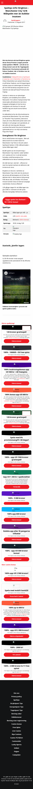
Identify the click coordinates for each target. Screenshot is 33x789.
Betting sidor (16, 714)
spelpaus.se (12, 401)
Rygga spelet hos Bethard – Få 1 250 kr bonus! (15, 201)
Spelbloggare (15, 20)
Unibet (16, 748)
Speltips (16, 700)
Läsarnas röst (8, 79)
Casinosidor (16, 741)
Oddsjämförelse (17, 77)
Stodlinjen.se (11, 337)
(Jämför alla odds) (21, 216)
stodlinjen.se (6, 401)
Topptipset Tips (16, 710)
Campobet (16, 755)
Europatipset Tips (16, 707)
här (19, 402)
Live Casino (16, 731)
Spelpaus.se (16, 337)
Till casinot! (17, 655)
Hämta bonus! (16, 341)
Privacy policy (16, 696)
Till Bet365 (16, 487)
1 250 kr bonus (23, 220)
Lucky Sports (16, 745)
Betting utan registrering (16, 721)
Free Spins (16, 727)
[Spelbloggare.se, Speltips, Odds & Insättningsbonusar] (16, 3)
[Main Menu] (1, 2)
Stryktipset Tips (16, 703)
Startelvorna (26, 79)
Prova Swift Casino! (16, 596)
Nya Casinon (16, 734)
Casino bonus (16, 724)
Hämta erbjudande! (16, 636)
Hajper (16, 751)
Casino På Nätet (16, 738)
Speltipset (26, 77)
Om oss (16, 693)
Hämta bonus (16, 426)
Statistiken (17, 79)
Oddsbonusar (16, 717)
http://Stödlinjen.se (21, 378)
